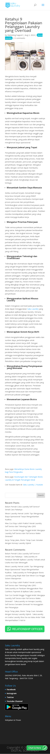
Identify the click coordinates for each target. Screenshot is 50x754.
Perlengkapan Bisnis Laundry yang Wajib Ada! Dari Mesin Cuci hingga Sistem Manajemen (25, 575)
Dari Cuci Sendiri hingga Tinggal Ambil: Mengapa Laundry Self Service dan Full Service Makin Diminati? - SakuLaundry (25, 598)
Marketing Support (15, 35)
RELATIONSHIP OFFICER (27, 629)
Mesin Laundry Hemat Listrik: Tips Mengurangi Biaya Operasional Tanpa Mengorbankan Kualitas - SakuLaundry (24, 569)
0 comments (20, 38)
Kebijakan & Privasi (13, 720)
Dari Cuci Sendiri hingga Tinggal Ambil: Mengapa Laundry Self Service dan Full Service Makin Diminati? (25, 533)
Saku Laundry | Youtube (33, 484)
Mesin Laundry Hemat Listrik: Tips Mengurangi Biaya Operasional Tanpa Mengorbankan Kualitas (24, 516)
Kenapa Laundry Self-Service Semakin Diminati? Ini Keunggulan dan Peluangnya (24, 604)
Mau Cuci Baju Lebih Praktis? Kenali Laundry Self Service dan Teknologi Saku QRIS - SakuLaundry (23, 585)
